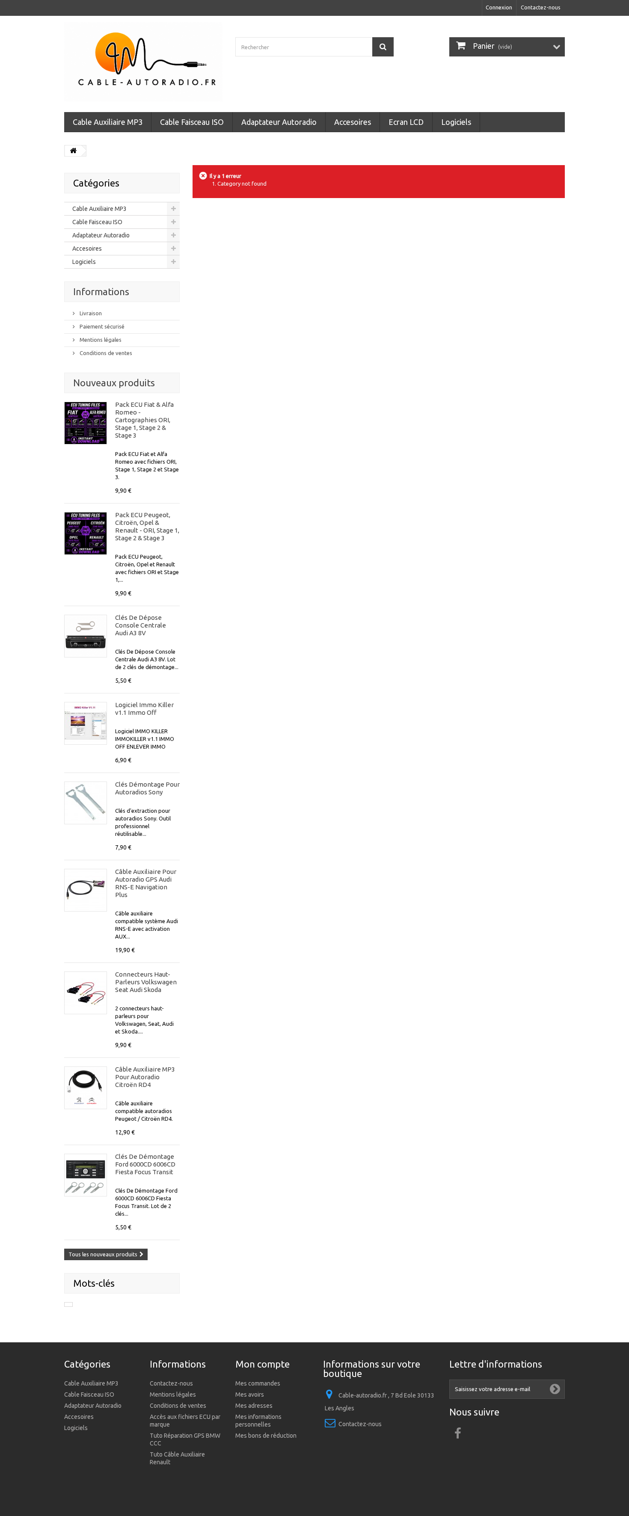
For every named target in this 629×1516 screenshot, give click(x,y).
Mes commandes (257, 1383)
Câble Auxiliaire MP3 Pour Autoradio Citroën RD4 (145, 1077)
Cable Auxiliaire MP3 (107, 122)
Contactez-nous (541, 7)
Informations (101, 291)
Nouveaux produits (114, 382)
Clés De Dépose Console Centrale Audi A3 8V (140, 625)
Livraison (90, 313)
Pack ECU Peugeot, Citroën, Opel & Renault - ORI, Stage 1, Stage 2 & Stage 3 (147, 526)
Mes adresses (254, 1405)
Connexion (499, 7)
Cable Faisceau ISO (192, 122)
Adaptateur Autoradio (279, 122)
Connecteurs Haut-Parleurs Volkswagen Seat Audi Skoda (146, 982)
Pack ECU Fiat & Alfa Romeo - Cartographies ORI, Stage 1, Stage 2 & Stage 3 (144, 420)
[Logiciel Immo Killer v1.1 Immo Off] (85, 723)
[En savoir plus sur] (68, 1304)
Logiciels (456, 122)
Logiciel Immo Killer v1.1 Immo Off (144, 708)
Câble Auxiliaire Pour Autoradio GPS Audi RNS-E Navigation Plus (145, 883)
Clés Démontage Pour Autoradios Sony (147, 788)
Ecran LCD (406, 122)
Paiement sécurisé (101, 326)
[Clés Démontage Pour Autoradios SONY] (85, 803)
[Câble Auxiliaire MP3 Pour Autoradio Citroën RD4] (85, 1087)
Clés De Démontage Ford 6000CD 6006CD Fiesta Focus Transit (145, 1164)
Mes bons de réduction (266, 1435)
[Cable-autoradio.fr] (143, 61)
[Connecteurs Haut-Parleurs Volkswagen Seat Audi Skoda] (85, 992)
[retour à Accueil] (73, 150)
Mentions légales (100, 340)
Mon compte (262, 1364)
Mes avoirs (249, 1394)
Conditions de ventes (105, 353)
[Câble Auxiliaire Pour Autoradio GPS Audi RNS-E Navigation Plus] (85, 890)
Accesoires (352, 122)
